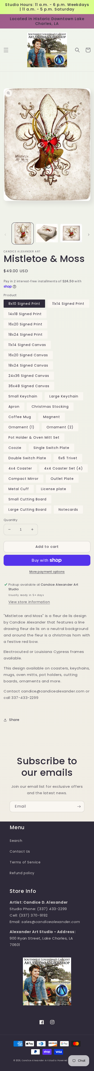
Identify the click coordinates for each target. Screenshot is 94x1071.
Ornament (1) (21, 427)
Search (16, 840)
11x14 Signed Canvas (27, 344)
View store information (29, 602)
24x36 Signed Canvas (28, 375)
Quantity (10, 520)
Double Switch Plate (27, 458)
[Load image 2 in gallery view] (47, 233)
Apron (14, 406)
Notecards (68, 509)
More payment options (47, 572)
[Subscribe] (79, 806)
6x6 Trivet (67, 458)
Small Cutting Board (27, 499)
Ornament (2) (60, 427)
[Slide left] (5, 234)
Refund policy (22, 873)
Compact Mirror (23, 478)
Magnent (51, 416)
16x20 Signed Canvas (28, 355)
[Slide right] (88, 234)
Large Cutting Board (27, 509)
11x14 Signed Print (68, 303)
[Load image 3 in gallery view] (71, 233)
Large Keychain (63, 396)
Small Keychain (22, 396)
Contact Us (20, 851)
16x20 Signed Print (25, 324)
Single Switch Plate (51, 447)
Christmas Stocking (50, 406)
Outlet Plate (62, 478)
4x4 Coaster (20, 468)
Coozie (14, 447)
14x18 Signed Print (25, 314)
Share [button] (14, 719)
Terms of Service (25, 862)
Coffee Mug (19, 416)
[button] (6, 50)
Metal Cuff (18, 489)
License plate (53, 489)
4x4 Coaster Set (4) (63, 468)
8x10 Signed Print (24, 303)
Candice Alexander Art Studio (39, 1060)
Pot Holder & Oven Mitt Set (34, 437)
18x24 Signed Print (25, 334)
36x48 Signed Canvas (28, 386)
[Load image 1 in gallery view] (23, 233)
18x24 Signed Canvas (28, 365)
